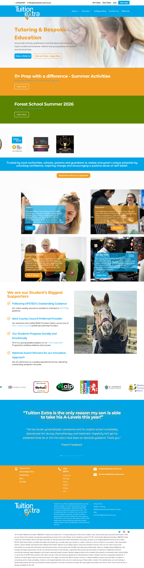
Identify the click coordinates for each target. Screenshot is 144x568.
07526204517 (20, 3)
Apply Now (101, 275)
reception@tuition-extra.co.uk (110, 469)
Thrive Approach (55, 342)
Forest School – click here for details (28, 108)
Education (117, 228)
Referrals (126, 11)
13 (82, 455)
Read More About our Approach (73, 175)
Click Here (22, 86)
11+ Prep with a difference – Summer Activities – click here (36, 81)
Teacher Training (99, 507)
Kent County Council (21, 325)
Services (85, 11)
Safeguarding (100, 11)
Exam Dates (106, 3)
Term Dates (96, 3)
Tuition (30, 228)
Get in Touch (32, 275)
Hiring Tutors (98, 504)
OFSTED (63, 308)
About (74, 11)
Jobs (114, 3)
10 (77, 455)
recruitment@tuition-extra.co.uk (111, 474)
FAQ (95, 512)
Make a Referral (22, 56)
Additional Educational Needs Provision (107, 509)
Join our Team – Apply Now (47, 56)
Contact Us (114, 11)
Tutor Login (124, 2)
